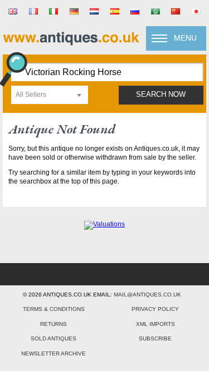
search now (161, 94)
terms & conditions (54, 309)
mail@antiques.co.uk (147, 294)
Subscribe (155, 338)
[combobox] (49, 95)
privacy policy (155, 309)
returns (53, 324)
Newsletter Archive (53, 353)
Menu (185, 37)
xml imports (155, 324)
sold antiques (53, 338)
